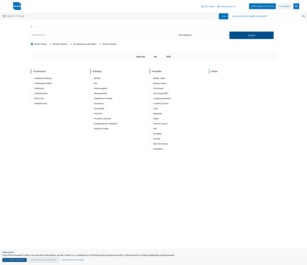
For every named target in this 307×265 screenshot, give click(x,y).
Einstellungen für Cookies (73, 260)
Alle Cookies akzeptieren (14, 260)
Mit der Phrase (40, 44)
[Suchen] (303, 16)
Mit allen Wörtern (60, 44)
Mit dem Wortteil (109, 44)
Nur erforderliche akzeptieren (43, 260)
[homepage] (31, 26)
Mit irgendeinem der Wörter (85, 44)
